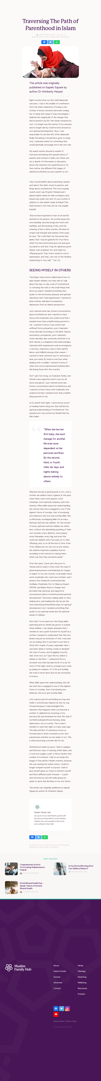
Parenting (54, 37)
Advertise (58, 982)
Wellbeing (82, 982)
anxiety (34, 845)
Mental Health (51, 845)
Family (46, 37)
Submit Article (60, 971)
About (56, 965)
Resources (64, 37)
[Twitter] (61, 1008)
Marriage (82, 971)
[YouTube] (56, 1014)
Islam (41, 845)
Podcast (81, 994)
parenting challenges (39, 847)
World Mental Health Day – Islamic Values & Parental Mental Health (32, 886)
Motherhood (63, 845)
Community (38, 37)
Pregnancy (54, 847)
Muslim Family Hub (47, 34)
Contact (57, 988)
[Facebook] (56, 1008)
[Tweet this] (51, 42)
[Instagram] (67, 1008)
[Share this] (44, 42)
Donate (57, 977)
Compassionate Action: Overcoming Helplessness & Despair (32, 867)
